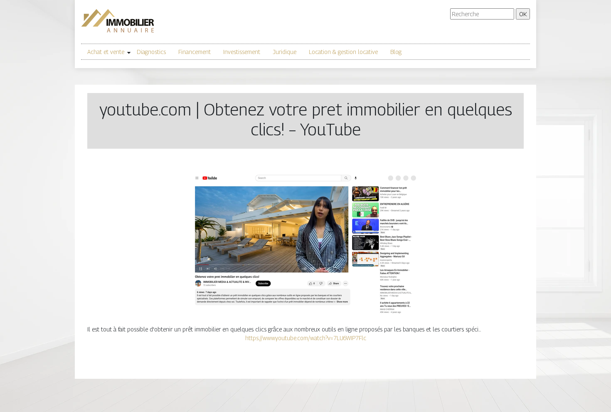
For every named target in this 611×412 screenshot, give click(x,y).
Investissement (241, 51)
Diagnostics (151, 51)
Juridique (284, 51)
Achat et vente (105, 51)
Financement (194, 51)
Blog (396, 51)
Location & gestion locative (343, 51)
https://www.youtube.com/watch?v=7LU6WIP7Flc (305, 337)
